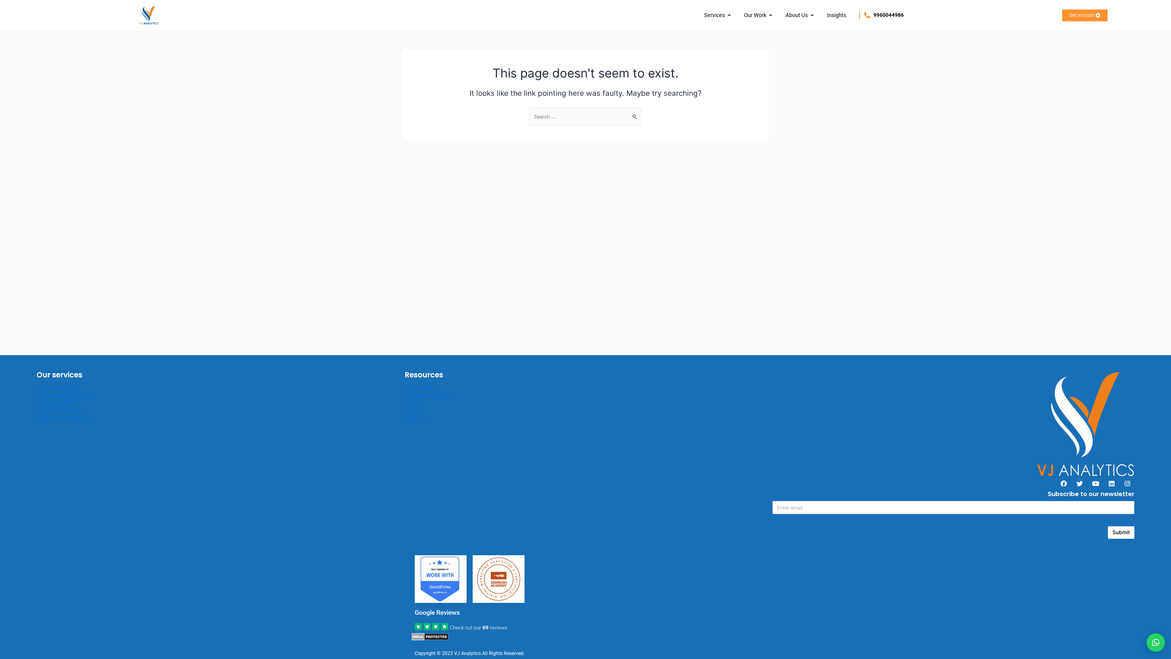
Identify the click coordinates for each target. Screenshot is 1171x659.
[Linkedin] (1111, 483)
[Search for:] (585, 116)
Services (714, 15)
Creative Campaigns (429, 395)
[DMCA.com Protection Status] (430, 636)
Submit (1121, 532)
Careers (414, 403)
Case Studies (420, 388)
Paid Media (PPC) (57, 403)
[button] (717, 15)
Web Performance (59, 410)
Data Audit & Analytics (63, 417)
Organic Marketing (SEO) (67, 395)
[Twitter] (1079, 483)
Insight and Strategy (58, 388)
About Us (797, 15)
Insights (836, 15)
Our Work (755, 15)
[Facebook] (1064, 483)
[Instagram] (1127, 483)
